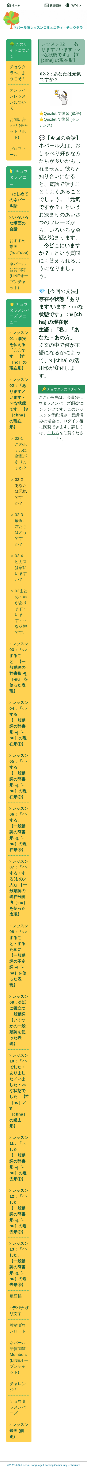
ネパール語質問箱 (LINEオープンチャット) (19, 276)
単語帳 (16, 1296)
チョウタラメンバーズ (18, 1407)
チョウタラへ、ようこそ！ (18, 73)
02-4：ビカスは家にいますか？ (21, 568)
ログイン (75, 5)
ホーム (16, 5)
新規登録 (55, 5)
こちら (53, 433)
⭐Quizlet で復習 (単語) (60, 113)
